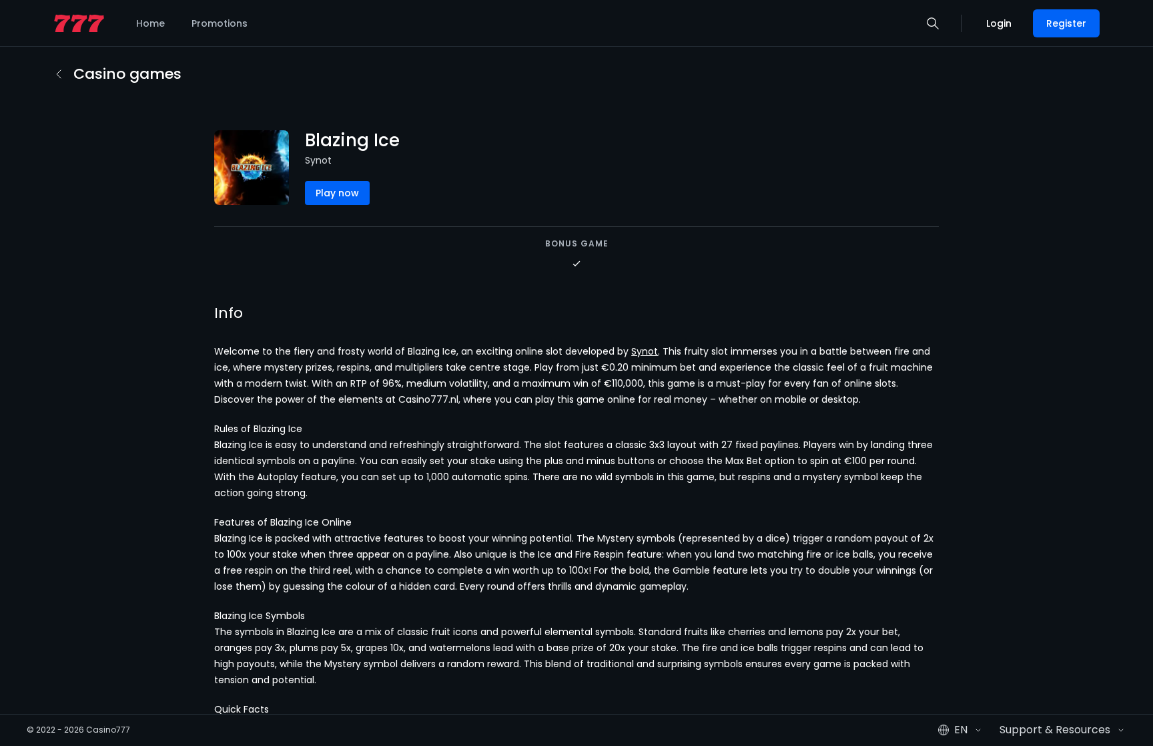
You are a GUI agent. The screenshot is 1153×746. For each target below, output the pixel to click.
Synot (644, 351)
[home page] (79, 24)
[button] (933, 23)
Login (999, 23)
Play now (337, 193)
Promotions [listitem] (219, 23)
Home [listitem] (150, 23)
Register (1066, 23)
